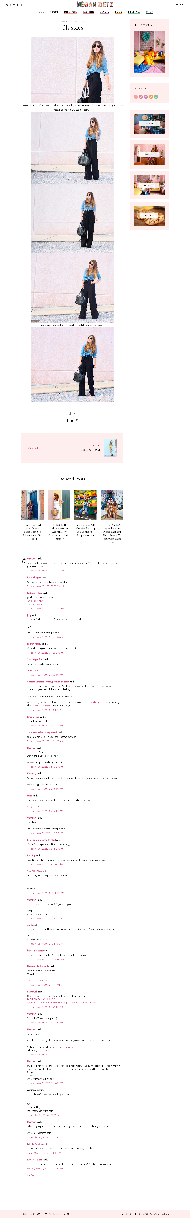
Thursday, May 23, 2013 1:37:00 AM (45, 637)
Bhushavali (32, 991)
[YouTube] (156, 97)
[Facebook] (136, 97)
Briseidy (31, 855)
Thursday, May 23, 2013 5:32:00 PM (45, 1022)
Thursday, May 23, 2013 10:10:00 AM (45, 893)
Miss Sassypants (35, 950)
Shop (149, 11)
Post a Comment (32, 1175)
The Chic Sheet (34, 871)
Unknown (31, 558)
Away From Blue (34, 806)
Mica (29, 795)
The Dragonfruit (35, 659)
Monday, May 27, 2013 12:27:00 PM (45, 1168)
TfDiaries (151, 1214)
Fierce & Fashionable (37, 980)
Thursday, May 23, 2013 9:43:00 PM (45, 1083)
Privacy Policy (52, 1214)
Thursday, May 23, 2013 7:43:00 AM (45, 811)
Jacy (29, 615)
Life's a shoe (33, 717)
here (47, 1050)
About (54, 11)
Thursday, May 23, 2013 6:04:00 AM (45, 741)
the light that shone (65, 1047)
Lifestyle (134, 11)
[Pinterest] (146, 97)
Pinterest (92, 1002)
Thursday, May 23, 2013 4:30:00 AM (45, 710)
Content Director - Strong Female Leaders (48, 681)
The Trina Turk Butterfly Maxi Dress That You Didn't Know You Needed (32, 532)
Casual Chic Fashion (42, 705)
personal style (66, 21)
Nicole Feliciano (35, 1144)
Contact (35, 1214)
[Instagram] (141, 97)
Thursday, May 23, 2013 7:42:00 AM (45, 789)
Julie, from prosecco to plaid (41, 840)
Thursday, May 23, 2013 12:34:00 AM (45, 608)
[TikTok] (151, 97)
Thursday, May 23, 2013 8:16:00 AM (45, 848)
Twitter (84, 1002)
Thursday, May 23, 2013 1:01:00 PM (44, 985)
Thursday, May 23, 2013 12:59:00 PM (45, 959)
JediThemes (165, 1214)
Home (40, 11)
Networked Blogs (59, 1002)
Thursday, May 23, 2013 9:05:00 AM (45, 864)
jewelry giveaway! (35, 604)
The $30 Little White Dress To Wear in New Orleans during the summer (59, 532)
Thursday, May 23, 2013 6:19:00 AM (45, 766)
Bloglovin (45, 1002)
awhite (30, 925)
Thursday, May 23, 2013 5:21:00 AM (45, 725)
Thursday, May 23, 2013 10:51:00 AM (45, 944)
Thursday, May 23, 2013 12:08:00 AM (45, 570)
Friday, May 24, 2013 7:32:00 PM (43, 1137)
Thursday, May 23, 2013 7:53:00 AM (45, 833)
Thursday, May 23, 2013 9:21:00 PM (45, 1054)
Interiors (70, 11)
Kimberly (31, 773)
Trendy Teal (32, 670)
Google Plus (33, 1002)
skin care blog (92, 702)
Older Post (33, 448)
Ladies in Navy (34, 593)
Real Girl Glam (34, 1159)
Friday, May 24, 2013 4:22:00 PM (43, 1115)
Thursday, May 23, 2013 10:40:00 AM (45, 918)
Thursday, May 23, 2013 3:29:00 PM (45, 1007)
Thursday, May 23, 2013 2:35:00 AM (45, 675)
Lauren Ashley (34, 644)
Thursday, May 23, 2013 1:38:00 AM (45, 652)
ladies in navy (37, 601)
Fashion (88, 11)
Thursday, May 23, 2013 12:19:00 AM (45, 586)
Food (118, 11)
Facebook (74, 1002)
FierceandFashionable (38, 966)
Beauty (104, 11)
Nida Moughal (34, 577)
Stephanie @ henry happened (42, 732)
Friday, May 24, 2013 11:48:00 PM (44, 1153)
